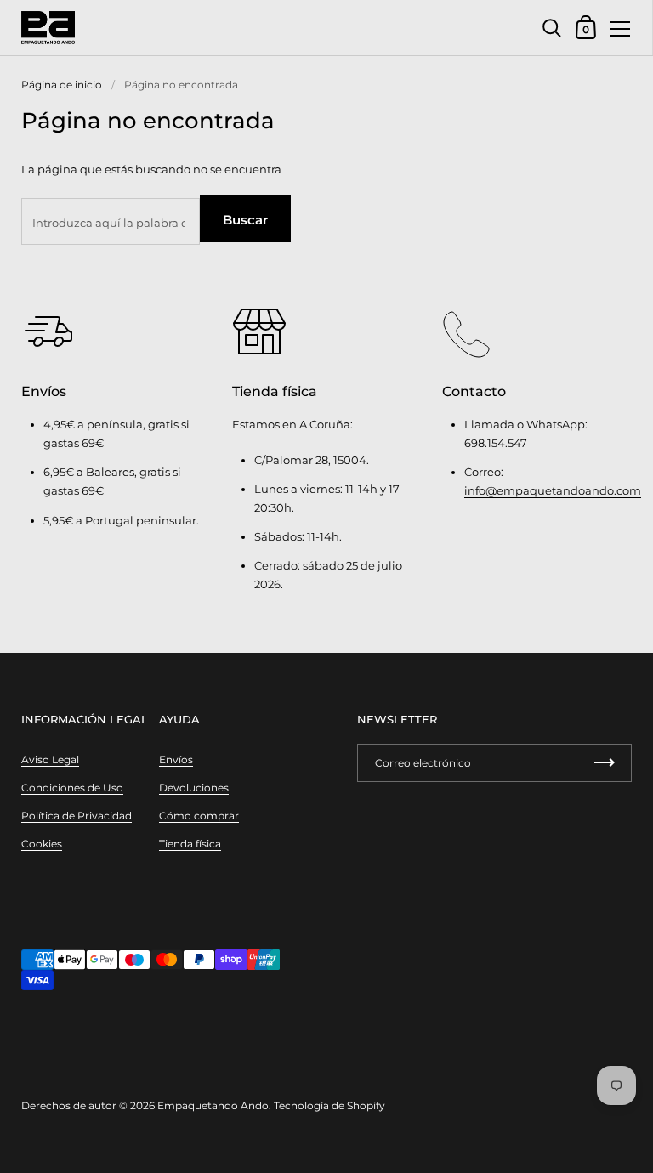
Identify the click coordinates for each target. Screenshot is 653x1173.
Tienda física (190, 843)
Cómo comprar (199, 815)
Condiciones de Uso (72, 787)
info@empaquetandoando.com (552, 490)
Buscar (245, 220)
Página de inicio (61, 84)
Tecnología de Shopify (329, 1105)
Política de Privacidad (76, 815)
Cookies (41, 843)
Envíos (176, 759)
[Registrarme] (604, 763)
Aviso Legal (50, 759)
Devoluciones (194, 787)
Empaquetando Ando (213, 1105)
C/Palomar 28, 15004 (310, 460)
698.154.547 (495, 443)
